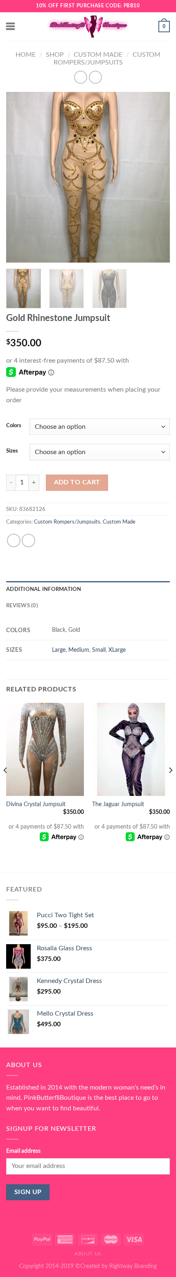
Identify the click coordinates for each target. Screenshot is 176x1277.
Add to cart (77, 482)
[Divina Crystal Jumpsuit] (45, 749)
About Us (88, 1253)
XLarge (117, 650)
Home (26, 54)
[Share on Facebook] (13, 540)
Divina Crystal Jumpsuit (35, 804)
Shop (55, 54)
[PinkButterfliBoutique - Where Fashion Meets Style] (88, 27)
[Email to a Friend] (28, 540)
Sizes (12, 451)
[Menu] (11, 26)
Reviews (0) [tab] (22, 605)
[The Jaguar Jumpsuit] (131, 749)
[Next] (156, 177)
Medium (78, 650)
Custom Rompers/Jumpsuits (67, 521)
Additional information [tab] (43, 589)
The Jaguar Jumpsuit (118, 804)
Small (99, 650)
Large (58, 650)
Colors (13, 425)
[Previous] (19, 177)
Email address (23, 1151)
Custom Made (98, 54)
